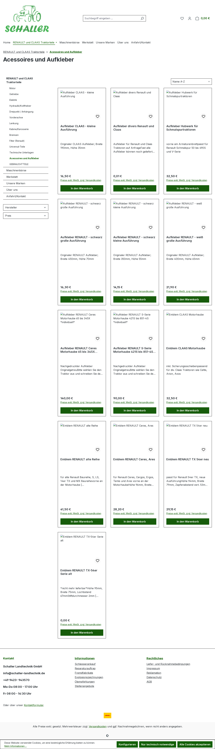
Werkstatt (12, 176)
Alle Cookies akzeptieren (194, 744)
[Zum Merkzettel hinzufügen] (97, 116)
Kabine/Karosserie (19, 129)
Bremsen (14, 135)
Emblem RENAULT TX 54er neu (187, 459)
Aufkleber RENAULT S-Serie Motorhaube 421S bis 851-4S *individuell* (133, 350)
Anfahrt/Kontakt (16, 196)
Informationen (85, 658)
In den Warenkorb (82, 188)
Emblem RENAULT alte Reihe (80, 459)
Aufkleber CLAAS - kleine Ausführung (78, 127)
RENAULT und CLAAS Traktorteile (19, 80)
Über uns (12, 189)
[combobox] (111, 18)
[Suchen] (142, 18)
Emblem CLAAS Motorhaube (185, 348)
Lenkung (13, 123)
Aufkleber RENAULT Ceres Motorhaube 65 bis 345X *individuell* (78, 350)
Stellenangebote (84, 686)
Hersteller (11, 207)
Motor (12, 88)
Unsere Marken (15, 183)
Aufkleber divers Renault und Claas (133, 127)
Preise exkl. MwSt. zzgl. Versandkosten (80, 180)
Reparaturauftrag (85, 668)
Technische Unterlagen (21, 152)
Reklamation (154, 672)
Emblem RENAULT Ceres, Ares (134, 459)
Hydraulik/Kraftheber (20, 105)
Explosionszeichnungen (89, 677)
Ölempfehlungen (85, 681)
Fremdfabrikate (84, 672)
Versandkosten (98, 726)
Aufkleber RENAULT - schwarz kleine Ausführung (134, 239)
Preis (8, 215)
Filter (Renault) (17, 140)
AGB (149, 681)
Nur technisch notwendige (157, 744)
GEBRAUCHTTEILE (18, 164)
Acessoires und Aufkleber (24, 158)
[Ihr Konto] (189, 18)
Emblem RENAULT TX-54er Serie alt (78, 572)
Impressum (153, 668)
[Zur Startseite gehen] (26, 17)
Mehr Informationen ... (15, 746)
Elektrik (13, 100)
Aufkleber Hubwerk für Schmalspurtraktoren (182, 127)
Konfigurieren (127, 744)
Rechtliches (155, 658)
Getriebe (14, 94)
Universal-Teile (17, 146)
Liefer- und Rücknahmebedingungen (168, 664)
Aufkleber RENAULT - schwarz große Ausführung (81, 239)
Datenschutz (154, 677)
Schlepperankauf (85, 664)
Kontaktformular (33, 705)
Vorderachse (16, 117)
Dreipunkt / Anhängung (21, 111)
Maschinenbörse (16, 170)
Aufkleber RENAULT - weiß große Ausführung (184, 239)
